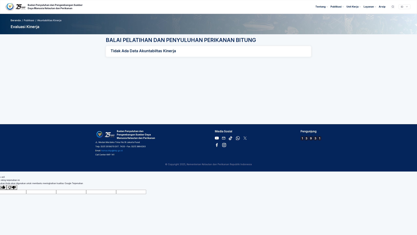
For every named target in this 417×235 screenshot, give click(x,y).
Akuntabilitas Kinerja (49, 20)
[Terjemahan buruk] (12, 187)
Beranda (16, 20)
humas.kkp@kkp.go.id (112, 150)
